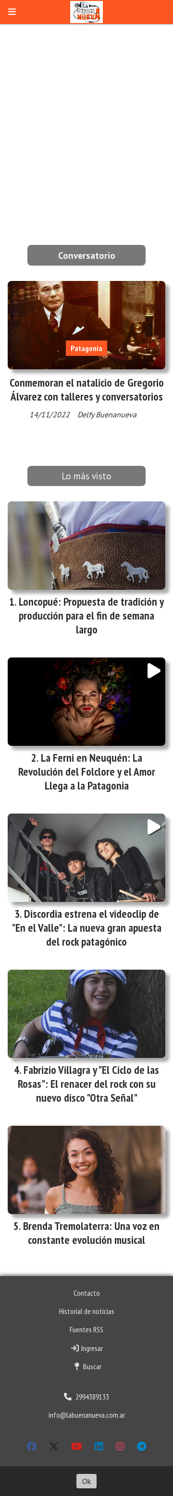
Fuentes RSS (86, 1329)
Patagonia (86, 348)
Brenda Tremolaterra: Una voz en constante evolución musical (91, 1233)
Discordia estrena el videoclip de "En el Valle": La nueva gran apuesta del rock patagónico (86, 928)
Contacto (87, 1293)
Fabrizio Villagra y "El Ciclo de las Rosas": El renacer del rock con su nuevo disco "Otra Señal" (89, 1084)
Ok (86, 1481)
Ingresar (91, 1348)
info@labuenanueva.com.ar (87, 1415)
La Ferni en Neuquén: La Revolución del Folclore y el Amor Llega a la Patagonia (86, 771)
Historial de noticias (86, 1311)
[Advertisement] (86, 115)
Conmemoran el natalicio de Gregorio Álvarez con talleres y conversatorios (87, 389)
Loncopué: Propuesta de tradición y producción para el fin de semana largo (91, 615)
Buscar (91, 1366)
